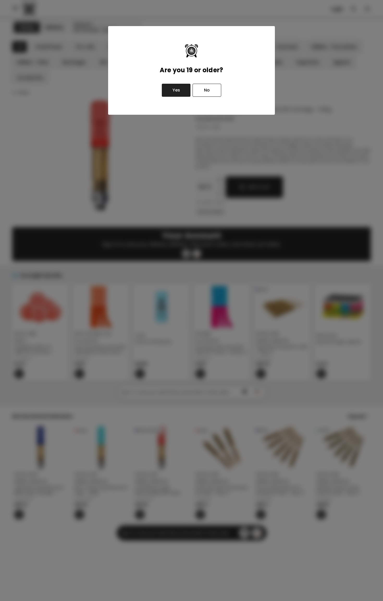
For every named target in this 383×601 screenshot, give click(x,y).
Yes (176, 90)
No (207, 90)
